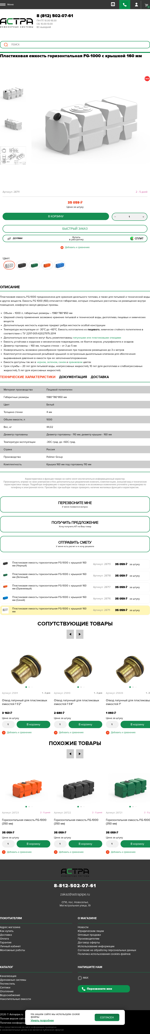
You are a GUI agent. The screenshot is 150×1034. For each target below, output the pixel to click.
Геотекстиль (7, 983)
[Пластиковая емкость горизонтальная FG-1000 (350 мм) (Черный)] (78, 789)
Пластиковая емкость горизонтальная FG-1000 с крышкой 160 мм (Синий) (49, 599)
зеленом (52, 362)
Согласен (107, 1017)
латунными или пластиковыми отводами (97, 337)
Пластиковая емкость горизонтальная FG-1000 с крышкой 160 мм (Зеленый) (49, 576)
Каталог (6, 967)
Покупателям (11, 918)
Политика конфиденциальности (19, 1022)
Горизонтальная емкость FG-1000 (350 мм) (24, 821)
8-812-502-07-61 (75, 886)
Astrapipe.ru (16, 1014)
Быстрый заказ (75, 228)
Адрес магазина (10, 927)
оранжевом (75, 362)
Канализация (8, 976)
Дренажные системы (13, 979)
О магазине (87, 918)
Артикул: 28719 (102, 564)
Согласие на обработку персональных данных (107, 950)
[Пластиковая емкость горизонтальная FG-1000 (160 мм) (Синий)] (59, 265)
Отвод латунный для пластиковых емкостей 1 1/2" (24, 702)
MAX (85, 977)
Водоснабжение (10, 995)
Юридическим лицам (91, 931)
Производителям (88, 938)
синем (62, 362)
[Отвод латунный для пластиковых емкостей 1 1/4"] (78, 669)
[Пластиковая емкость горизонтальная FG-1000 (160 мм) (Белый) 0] (90, 121)
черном (41, 362)
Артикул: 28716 (102, 598)
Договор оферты (89, 942)
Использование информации (96, 946)
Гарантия (5, 942)
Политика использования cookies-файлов (104, 954)
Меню (10, 4)
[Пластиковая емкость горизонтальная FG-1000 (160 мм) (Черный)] (22, 265)
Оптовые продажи (89, 934)
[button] (35, 121)
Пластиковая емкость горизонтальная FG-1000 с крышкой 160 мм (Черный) (49, 564)
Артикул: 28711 (101, 610)
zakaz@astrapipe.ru (75, 894)
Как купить (7, 931)
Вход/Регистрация (136, 4)
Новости (83, 927)
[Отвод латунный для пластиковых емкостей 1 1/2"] (26, 669)
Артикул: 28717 (101, 587)
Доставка (6, 934)
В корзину (56, 216)
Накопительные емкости (15, 999)
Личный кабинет (10, 946)
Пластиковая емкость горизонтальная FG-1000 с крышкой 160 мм (49, 610)
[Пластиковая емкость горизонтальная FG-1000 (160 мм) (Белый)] (9, 265)
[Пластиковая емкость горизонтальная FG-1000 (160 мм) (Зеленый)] (34, 265)
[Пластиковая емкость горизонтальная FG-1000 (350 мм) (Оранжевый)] (26, 789)
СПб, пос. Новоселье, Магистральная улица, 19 (75, 904)
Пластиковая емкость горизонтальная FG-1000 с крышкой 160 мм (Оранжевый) (49, 587)
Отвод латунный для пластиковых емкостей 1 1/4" (76, 702)
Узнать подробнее (42, 1020)
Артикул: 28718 (102, 575)
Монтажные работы (12, 950)
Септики (5, 987)
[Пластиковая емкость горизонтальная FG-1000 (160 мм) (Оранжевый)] (47, 265)
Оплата (4, 938)
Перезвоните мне (99, 989)
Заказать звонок (124, 4)
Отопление (7, 991)
